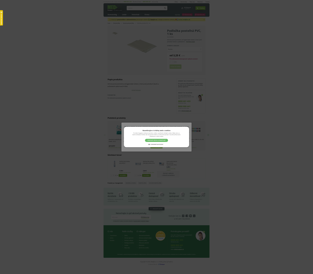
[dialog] (156, 137)
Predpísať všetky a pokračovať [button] (156, 140)
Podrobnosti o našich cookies (156, 136)
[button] (156, 144)
